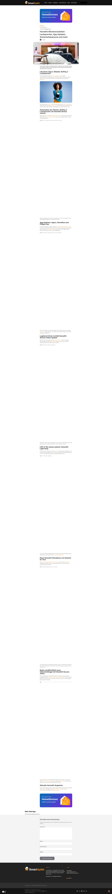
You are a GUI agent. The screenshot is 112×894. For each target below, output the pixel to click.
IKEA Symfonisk (66, 104)
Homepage (69, 870)
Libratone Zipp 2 (53, 105)
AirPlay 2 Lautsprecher (55, 75)
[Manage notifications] (109, 891)
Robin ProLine (62, 781)
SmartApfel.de (49, 870)
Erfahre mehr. (49, 874)
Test (45, 667)
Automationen (62, 2)
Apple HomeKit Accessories (72, 873)
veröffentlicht (61, 677)
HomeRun (51, 229)
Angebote (55, 2)
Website (41, 852)
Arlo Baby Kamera (57, 789)
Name (41, 841)
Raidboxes (32, 892)
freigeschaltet (52, 341)
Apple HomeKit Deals (71, 871)
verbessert (42, 331)
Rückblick (42, 25)
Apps (68, 2)
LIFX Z (56, 451)
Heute (45, 2)
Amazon (67, 562)
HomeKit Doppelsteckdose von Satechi (49, 562)
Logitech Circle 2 (57, 340)
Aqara (69, 226)
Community (74, 2)
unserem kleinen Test (58, 554)
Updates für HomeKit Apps (62, 226)
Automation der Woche (56, 115)
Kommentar (42, 826)
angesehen (42, 79)
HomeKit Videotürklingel (53, 677)
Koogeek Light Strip (55, 790)
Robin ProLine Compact (47, 781)
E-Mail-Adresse (43, 846)
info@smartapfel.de (57, 876)
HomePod (50, 104)
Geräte (50, 2)
